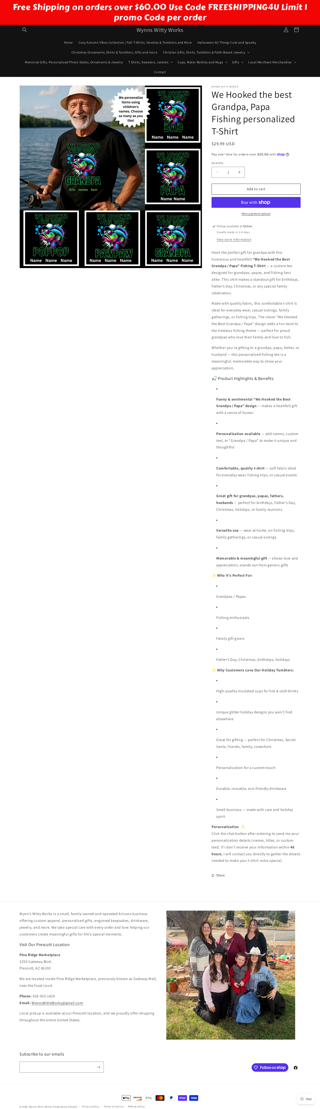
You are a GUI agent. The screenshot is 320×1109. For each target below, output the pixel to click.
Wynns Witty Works (41, 1106)
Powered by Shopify (65, 1106)
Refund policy (136, 1106)
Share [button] (220, 875)
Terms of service (113, 1106)
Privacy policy (90, 1106)
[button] (24, 30)
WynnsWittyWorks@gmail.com (57, 1002)
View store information (234, 239)
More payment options (256, 213)
